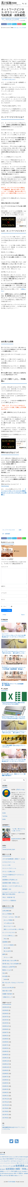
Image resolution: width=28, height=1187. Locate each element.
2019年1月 (5, 1057)
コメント (4, 566)
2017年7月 (5, 1114)
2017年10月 (5, 1105)
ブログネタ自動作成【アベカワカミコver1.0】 (13, 875)
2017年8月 (5, 1111)
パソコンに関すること (8, 935)
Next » (23, 614)
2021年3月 (5, 1023)
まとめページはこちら (8, 79)
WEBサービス (13, 1159)
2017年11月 (5, 1102)
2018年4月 (5, 1086)
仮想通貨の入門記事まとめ (9, 879)
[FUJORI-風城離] (9, 3)
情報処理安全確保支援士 (8, 1173)
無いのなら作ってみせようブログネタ (13, 982)
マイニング (6, 1166)
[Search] (24, 780)
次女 (3, 1175)
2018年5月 (5, 1083)
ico (17, 1156)
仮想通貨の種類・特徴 (16, 1169)
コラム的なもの (8, 923)
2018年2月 (5, 1092)
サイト (3, 599)
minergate (25, 1156)
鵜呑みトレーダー (19, 1175)
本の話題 (4, 976)
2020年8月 (5, 1029)
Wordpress (20, 1158)
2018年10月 (5, 1067)
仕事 (14, 1166)
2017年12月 (5, 1098)
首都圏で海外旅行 (7, 994)
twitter (4, 819)
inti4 (18, 1156)
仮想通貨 (4, 942)
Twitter (10, 538)
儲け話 (5, 948)
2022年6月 (5, 1013)
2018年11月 (5, 1064)
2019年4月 (5, 1051)
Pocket (19, 538)
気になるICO (7, 951)
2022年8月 (5, 1010)
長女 (7, 1175)
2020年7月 (5, 1032)
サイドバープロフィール (9, 868)
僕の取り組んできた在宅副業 (19, 27)
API (0, 1156)
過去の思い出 (6, 990)
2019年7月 (5, 1045)
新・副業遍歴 (6, 533)
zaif (24, 1158)
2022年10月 (5, 1007)
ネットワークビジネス (8, 530)
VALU (5, 938)
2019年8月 (5, 1042)
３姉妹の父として (7, 997)
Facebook (4, 538)
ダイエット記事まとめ (8, 871)
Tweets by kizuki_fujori (8, 849)
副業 (20, 530)
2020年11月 (5, 1026)
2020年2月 (5, 1035)
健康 (3, 954)
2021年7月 (5, 1016)
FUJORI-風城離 (11, 1181)
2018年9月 (5, 1070)
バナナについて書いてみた (16, 1163)
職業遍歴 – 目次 (6, 889)
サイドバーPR (6, 865)
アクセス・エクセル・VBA (9, 917)
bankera (10, 1156)
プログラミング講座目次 (9, 900)
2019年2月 (5, 1054)
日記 (3, 973)
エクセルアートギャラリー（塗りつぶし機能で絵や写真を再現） (13, 893)
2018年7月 (5, 1076)
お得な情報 (5, 910)
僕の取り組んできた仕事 (9, 960)
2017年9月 (5, 1108)
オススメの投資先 (9, 945)
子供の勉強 (24, 1171)
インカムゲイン (5, 1161)
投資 (20, 1173)
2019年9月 (5, 1038)
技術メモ (16, 1173)
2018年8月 (5, 1073)
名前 (3, 586)
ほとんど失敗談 (8, 920)
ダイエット (7, 957)
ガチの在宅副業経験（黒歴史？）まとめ (13, 859)
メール (3, 593)
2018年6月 (5, 1080)
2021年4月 (5, 1020)
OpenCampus (5, 486)
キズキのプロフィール (8, 862)
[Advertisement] (14, 43)
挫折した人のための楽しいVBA (12, 929)
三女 (11, 1166)
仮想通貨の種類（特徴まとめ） (11, 883)
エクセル (13, 1161)
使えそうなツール (9, 926)
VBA (7, 1159)
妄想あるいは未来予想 (8, 967)
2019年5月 (5, 1048)
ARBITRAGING (5, 1156)
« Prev (4, 614)
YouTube (4, 816)
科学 (5, 1175)
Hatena (14, 538)
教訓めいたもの (6, 970)
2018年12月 (5, 1061)
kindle (4, 813)
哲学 (20, 1171)
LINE (24, 538)
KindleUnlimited (15, 838)
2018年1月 (5, 1095)
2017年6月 (5, 1117)
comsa (14, 1156)
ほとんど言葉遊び (7, 913)
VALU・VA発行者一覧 (8, 897)
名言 (18, 1171)
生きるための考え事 (8, 987)
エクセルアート (20, 1161)
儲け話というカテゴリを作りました (12, 886)
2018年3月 (5, 1089)
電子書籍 (11, 1175)
